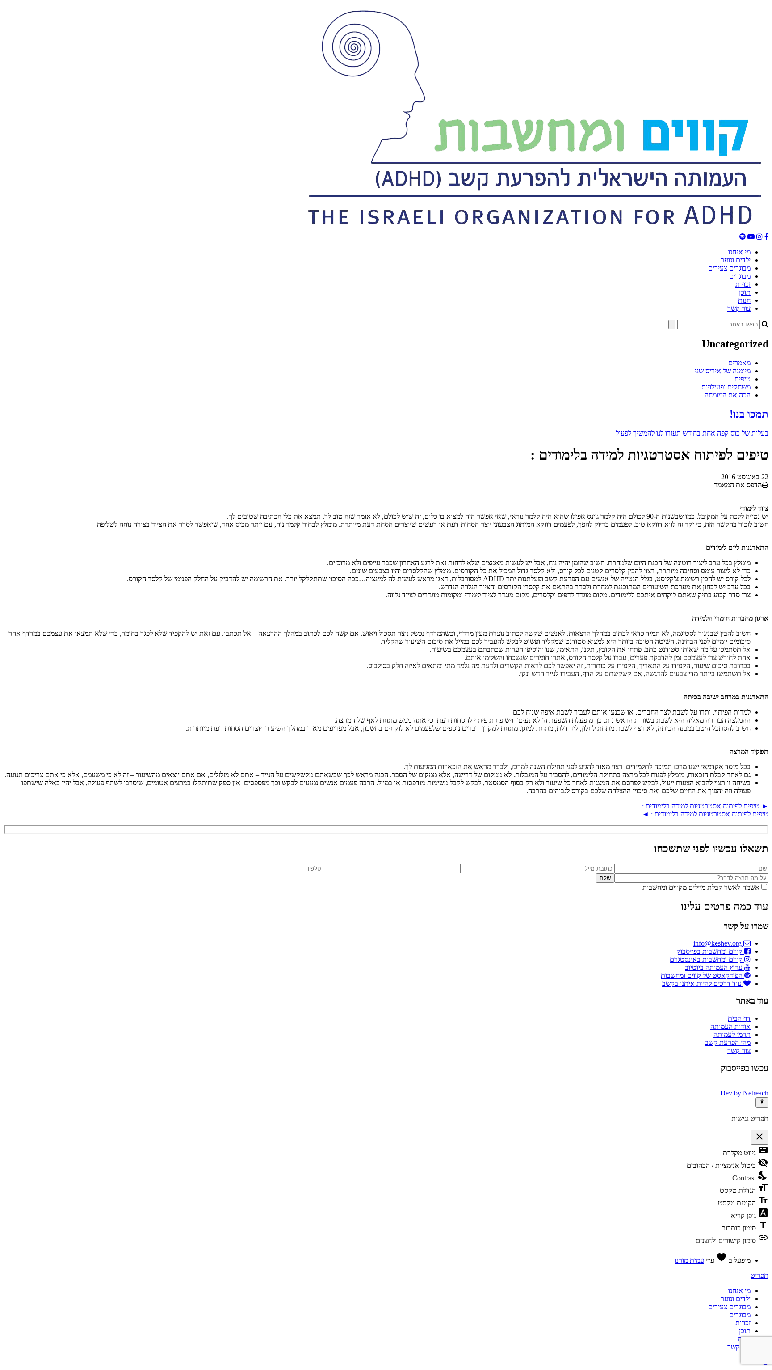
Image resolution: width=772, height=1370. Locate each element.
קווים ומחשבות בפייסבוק (710, 951)
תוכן (745, 292)
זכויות (743, 284)
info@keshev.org (718, 943)
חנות (744, 300)
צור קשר (739, 308)
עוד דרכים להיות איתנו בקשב (702, 983)
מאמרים (739, 363)
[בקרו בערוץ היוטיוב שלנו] (751, 237)
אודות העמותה (730, 1026)
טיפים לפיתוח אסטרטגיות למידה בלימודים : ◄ (705, 814)
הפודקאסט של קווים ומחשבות (702, 975)
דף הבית (739, 1018)
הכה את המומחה (728, 395)
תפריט (759, 1275)
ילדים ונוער (736, 260)
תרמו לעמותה (732, 1034)
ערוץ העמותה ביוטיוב (714, 967)
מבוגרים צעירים (729, 268)
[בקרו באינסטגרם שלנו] (759, 237)
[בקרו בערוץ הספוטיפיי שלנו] (742, 237)
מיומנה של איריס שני (723, 371)
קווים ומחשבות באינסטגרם (707, 959)
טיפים (742, 379)
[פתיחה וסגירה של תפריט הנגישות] (761, 1102)
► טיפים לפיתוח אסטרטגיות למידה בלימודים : (705, 806)
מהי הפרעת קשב (728, 1042)
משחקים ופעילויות (726, 387)
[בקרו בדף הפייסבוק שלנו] (766, 237)
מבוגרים (740, 276)
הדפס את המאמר (738, 485)
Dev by (744, 1093)
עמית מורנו (689, 1260)
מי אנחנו (739, 252)
